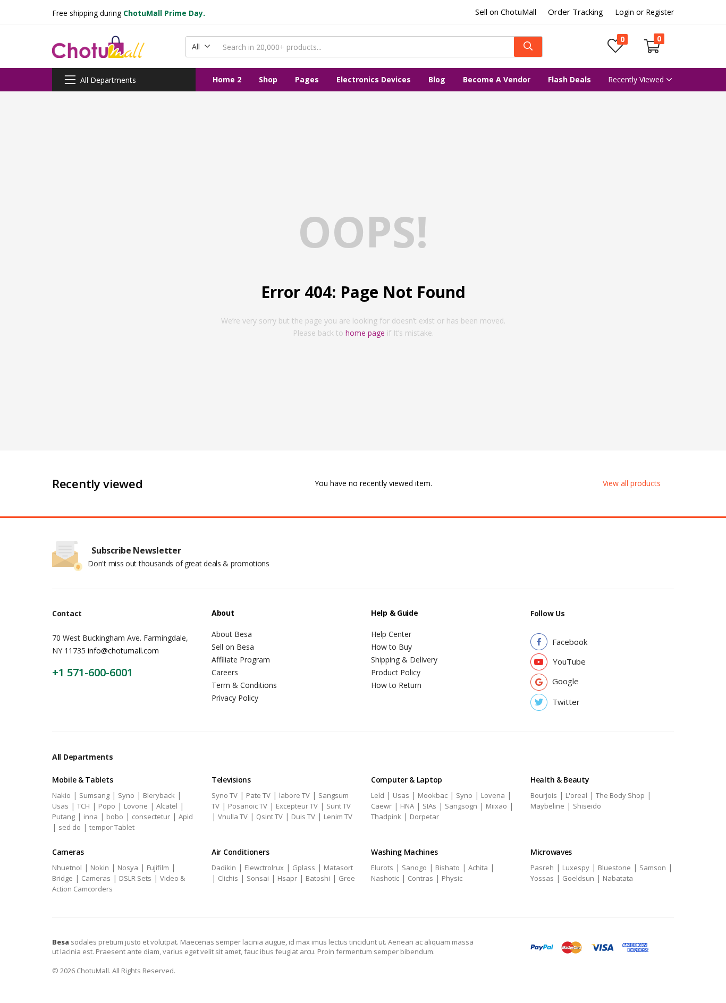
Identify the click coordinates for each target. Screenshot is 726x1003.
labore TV (294, 795)
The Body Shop (620, 795)
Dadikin (224, 867)
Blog (436, 79)
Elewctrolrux (264, 867)
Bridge (62, 878)
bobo (114, 816)
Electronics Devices (373, 79)
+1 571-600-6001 (92, 672)
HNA (407, 806)
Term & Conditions (244, 685)
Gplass (303, 867)
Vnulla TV (233, 816)
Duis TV (303, 816)
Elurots (382, 867)
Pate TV (258, 795)
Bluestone (614, 867)
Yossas (542, 878)
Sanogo (414, 867)
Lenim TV (338, 816)
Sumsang (94, 795)
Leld (377, 795)
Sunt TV (338, 806)
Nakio (61, 795)
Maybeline (547, 806)
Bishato (447, 867)
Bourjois (543, 795)
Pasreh (542, 867)
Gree (347, 878)
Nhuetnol (67, 867)
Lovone (136, 806)
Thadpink (386, 816)
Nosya (127, 867)
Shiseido (587, 806)
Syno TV (225, 795)
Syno (126, 795)
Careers (225, 672)
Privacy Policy (235, 698)
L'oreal (576, 795)
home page (365, 333)
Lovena (493, 795)
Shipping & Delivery (404, 659)
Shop (268, 79)
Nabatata (618, 878)
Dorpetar (424, 816)
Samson (652, 867)
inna (90, 816)
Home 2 (227, 79)
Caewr (381, 806)
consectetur (151, 816)
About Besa (232, 634)
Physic (452, 878)
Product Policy (395, 672)
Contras (420, 878)
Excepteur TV (297, 806)
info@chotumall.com (123, 650)
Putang (63, 816)
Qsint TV (269, 816)
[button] (201, 47)
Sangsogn (461, 806)
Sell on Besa (233, 647)
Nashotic (385, 878)
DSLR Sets (135, 878)
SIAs (429, 806)
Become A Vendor (496, 79)
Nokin (99, 867)
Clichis (228, 878)
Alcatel (167, 806)
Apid (186, 816)
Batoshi (318, 878)
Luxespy (575, 867)
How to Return (396, 685)
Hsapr (287, 878)
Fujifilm (158, 867)
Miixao (496, 806)
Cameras (96, 878)
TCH (83, 806)
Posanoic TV (247, 806)
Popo (106, 806)
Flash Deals (569, 79)
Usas (60, 806)
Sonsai (258, 878)
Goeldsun (578, 878)
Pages (307, 79)
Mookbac (433, 795)
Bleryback (159, 795)
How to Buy (391, 647)
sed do (69, 827)
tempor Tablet (111, 827)
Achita (478, 867)
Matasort (338, 867)
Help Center (391, 634)
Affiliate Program (241, 659)
